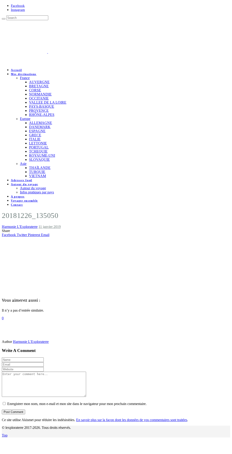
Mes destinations (23, 74)
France (25, 78)
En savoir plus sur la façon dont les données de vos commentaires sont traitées (131, 420)
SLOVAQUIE (39, 159)
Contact (17, 204)
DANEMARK (40, 127)
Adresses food (21, 180)
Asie (23, 164)
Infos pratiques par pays (37, 192)
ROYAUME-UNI (42, 155)
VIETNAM (37, 176)
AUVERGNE (39, 82)
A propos (18, 196)
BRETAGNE (39, 86)
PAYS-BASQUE (41, 106)
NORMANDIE (40, 94)
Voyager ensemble (24, 200)
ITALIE (35, 139)
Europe (25, 119)
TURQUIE (37, 172)
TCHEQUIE (38, 151)
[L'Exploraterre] (70, 52)
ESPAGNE (37, 131)
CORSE (35, 90)
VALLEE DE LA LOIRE (47, 102)
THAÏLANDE (40, 168)
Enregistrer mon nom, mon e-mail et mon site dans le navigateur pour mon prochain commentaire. (77, 404)
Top (4, 435)
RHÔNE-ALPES (41, 115)
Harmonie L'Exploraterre (20, 227)
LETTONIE (38, 143)
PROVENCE (39, 110)
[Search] (3, 19)
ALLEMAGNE (40, 123)
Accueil (16, 70)
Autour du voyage (24, 184)
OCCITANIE (39, 98)
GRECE (35, 135)
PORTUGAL (39, 147)
